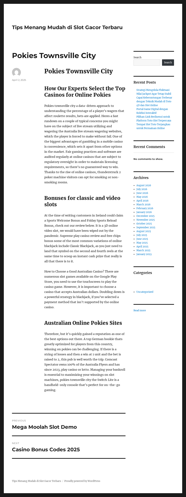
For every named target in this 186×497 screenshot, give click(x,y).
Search (137, 57)
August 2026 (143, 185)
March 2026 (143, 204)
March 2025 (143, 250)
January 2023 (143, 254)
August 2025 (143, 231)
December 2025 (145, 216)
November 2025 (145, 219)
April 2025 (142, 246)
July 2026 (141, 189)
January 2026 (144, 212)
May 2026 (142, 196)
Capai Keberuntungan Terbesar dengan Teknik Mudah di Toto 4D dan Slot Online (154, 101)
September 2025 (145, 227)
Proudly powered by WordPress (82, 481)
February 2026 (144, 208)
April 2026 (142, 200)
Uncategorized (144, 291)
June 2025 (142, 238)
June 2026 (142, 193)
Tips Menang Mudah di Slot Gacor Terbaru (67, 27)
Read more (140, 310)
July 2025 (141, 235)
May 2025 (142, 242)
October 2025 (144, 223)
